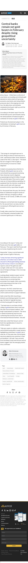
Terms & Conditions (14, 550)
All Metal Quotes (5, 515)
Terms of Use (4, 550)
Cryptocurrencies (5, 517)
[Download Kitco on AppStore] (17, 524)
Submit (14, 545)
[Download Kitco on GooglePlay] (23, 524)
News (2, 521)
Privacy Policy (4, 552)
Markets (3, 519)
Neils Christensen (13, 43)
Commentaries (4, 523)
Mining (3, 525)
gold (15, 118)
